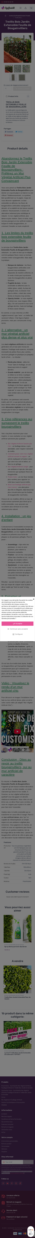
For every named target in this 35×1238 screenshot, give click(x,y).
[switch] (30, 1234)
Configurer (17, 634)
